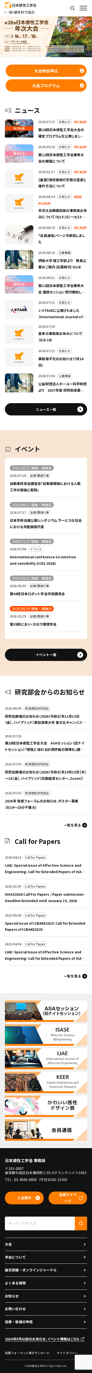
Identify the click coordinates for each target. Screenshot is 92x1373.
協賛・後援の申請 (19, 1321)
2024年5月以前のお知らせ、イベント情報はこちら (42, 1338)
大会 (8, 1244)
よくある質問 (15, 1282)
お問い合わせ (15, 1308)
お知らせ (12, 1295)
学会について (15, 1257)
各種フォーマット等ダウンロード (27, 1353)
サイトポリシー (67, 1353)
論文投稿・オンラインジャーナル (31, 1269)
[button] (83, 8)
